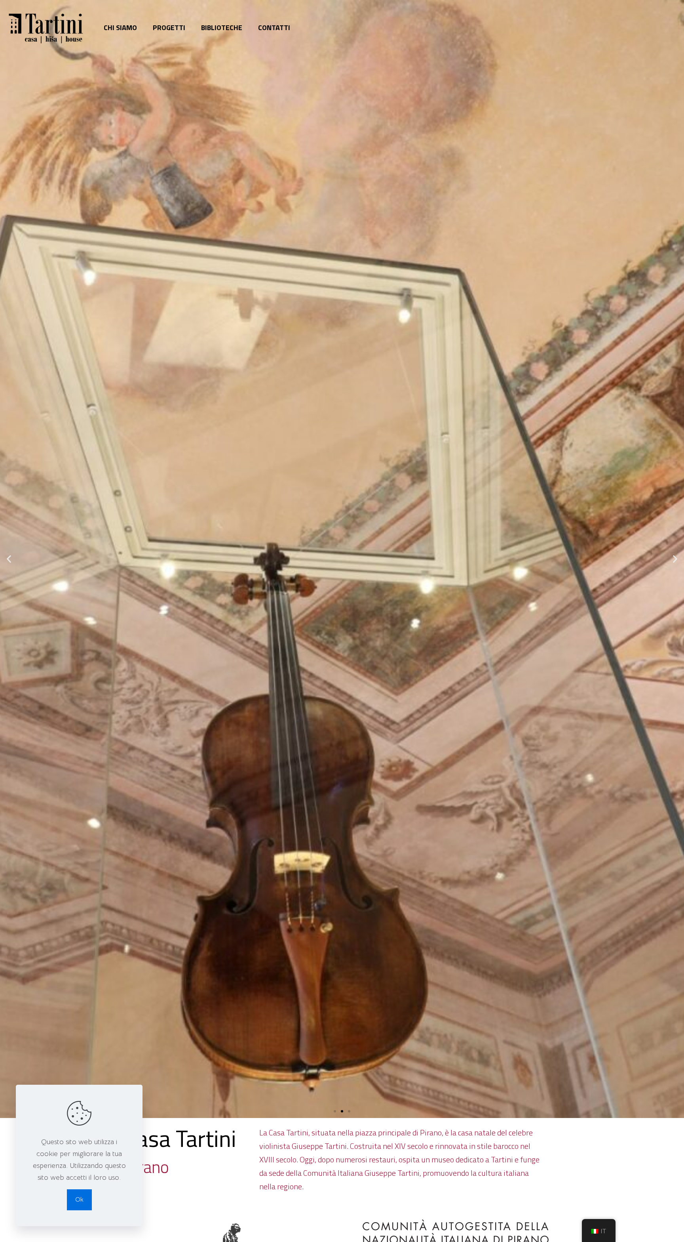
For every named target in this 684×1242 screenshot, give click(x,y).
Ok (79, 1200)
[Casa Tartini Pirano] (46, 27)
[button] (335, 1111)
